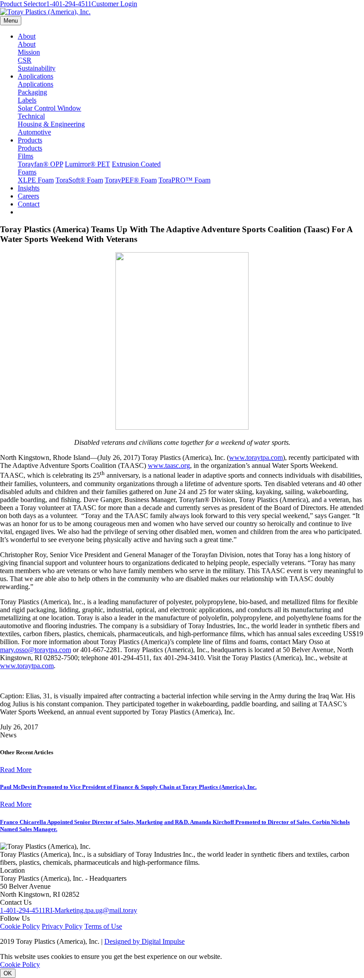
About (27, 36)
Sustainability (36, 68)
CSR (25, 60)
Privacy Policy (62, 926)
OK (8, 973)
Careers (28, 196)
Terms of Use (103, 926)
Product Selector (23, 4)
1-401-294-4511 (68, 4)
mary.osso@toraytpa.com (35, 649)
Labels (27, 100)
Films (25, 156)
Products (30, 140)
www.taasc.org (169, 465)
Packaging (32, 92)
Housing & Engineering (51, 124)
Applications (35, 76)
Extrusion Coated (136, 164)
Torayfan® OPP (40, 164)
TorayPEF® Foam (131, 180)
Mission (29, 52)
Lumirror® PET (87, 164)
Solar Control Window (49, 108)
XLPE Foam (36, 180)
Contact (29, 204)
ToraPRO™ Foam (184, 180)
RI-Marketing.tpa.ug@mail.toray (91, 910)
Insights (29, 188)
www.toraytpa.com (256, 457)
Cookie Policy (20, 926)
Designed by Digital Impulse (144, 941)
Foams (27, 172)
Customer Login (114, 4)
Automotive (34, 132)
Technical (31, 116)
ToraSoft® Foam (79, 180)
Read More (16, 769)
